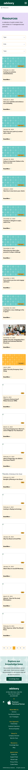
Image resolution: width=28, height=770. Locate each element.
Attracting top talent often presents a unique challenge (11, 251)
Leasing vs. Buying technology (12, 509)
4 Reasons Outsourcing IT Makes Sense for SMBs (11, 400)
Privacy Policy (14, 762)
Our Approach (14, 721)
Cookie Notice (14, 764)
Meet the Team (14, 738)
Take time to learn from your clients (14, 191)
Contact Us (14, 754)
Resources (14, 743)
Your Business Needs (14, 714)
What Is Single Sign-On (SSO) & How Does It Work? (12, 459)
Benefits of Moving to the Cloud (13, 479)
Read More (6, 79)
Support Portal (14, 757)
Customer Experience (14, 726)
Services (14, 711)
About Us (14, 733)
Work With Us (14, 709)
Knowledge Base (14, 679)
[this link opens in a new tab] (4, 702)
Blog (14, 747)
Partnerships (14, 723)
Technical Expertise (14, 728)
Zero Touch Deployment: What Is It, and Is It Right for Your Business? (13, 429)
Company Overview (14, 735)
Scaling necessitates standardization (9, 72)
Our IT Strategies (14, 716)
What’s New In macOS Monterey (13, 568)
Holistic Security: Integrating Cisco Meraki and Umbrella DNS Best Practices (13, 341)
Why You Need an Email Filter (12, 539)
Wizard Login (14, 759)
